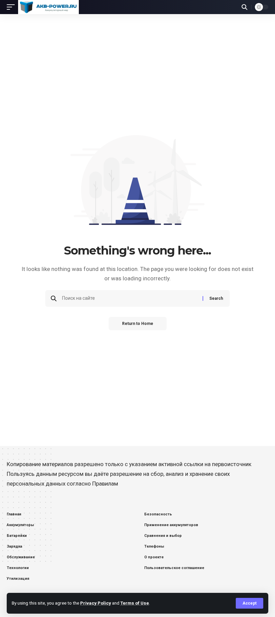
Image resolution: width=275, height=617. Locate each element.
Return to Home (137, 323)
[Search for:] (130, 298)
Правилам (105, 483)
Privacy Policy (95, 603)
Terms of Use (134, 603)
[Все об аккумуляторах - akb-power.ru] (48, 7)
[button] (249, 603)
